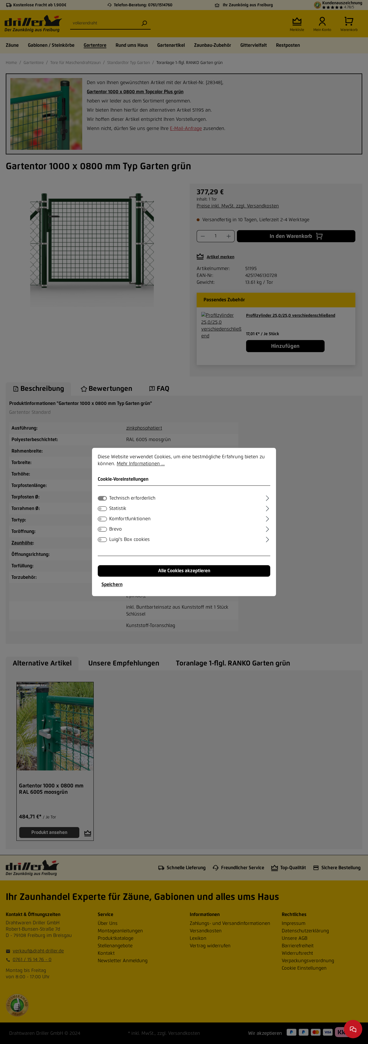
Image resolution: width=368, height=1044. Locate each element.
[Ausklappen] (267, 497)
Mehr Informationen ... (141, 463)
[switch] (102, 509)
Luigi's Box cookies (129, 539)
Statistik (117, 509)
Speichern (111, 585)
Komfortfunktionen (130, 519)
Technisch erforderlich (132, 498)
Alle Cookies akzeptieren (184, 571)
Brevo (115, 529)
